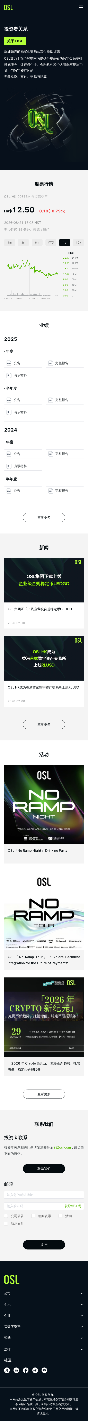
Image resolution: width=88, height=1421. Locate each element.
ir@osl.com (62, 1147)
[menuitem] (44, 1296)
